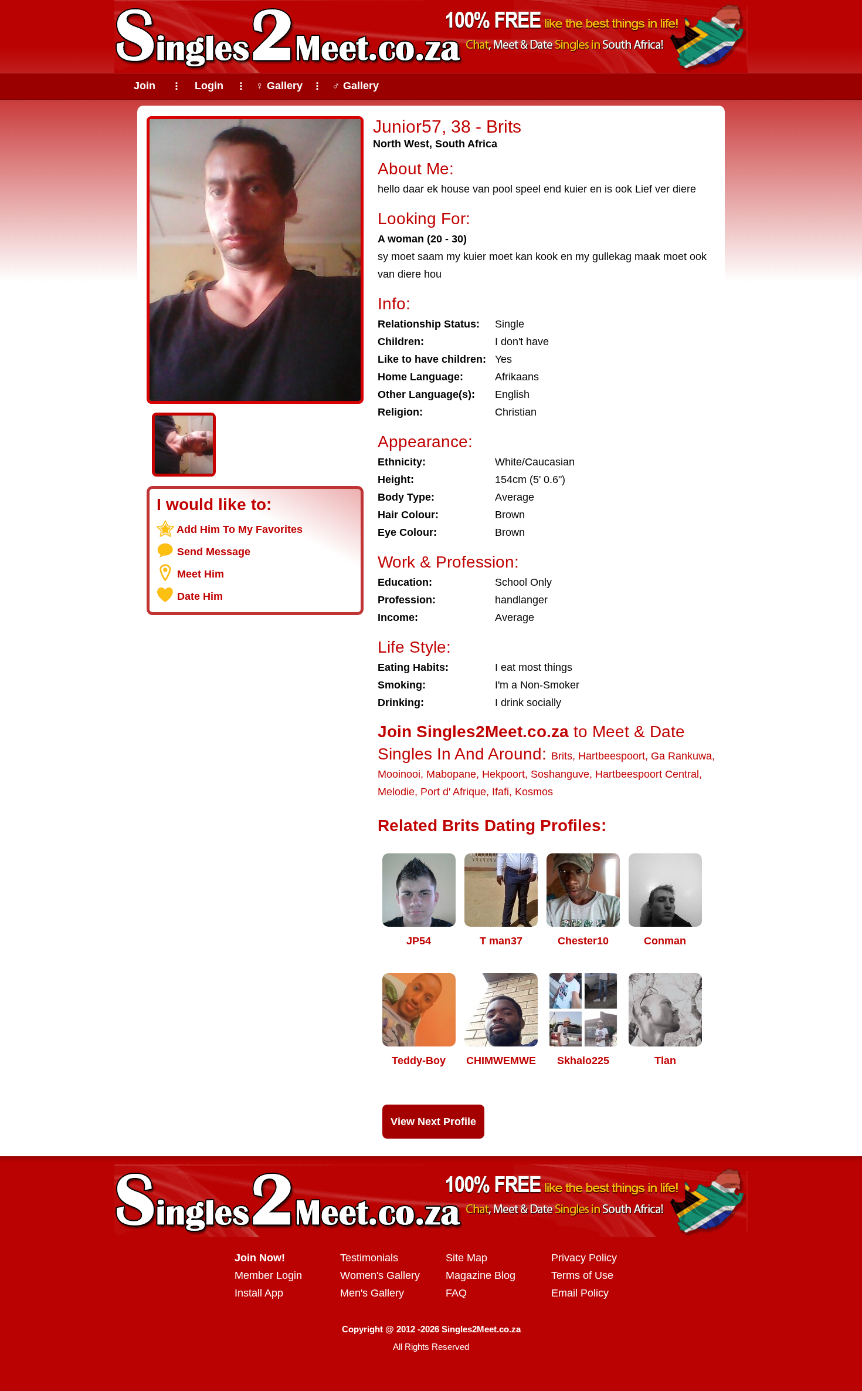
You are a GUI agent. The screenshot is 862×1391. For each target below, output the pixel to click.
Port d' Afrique (453, 792)
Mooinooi (399, 774)
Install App (259, 1293)
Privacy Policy (584, 1258)
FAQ (456, 1293)
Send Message (213, 552)
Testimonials (369, 1258)
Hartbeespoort (611, 756)
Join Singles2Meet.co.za (473, 731)
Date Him (200, 596)
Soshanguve (560, 774)
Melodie (396, 792)
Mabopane (451, 774)
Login (209, 86)
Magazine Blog (480, 1275)
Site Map (466, 1258)
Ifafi (500, 792)
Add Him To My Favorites (240, 529)
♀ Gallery (279, 86)
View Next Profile (433, 1121)
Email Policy (580, 1293)
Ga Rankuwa (681, 756)
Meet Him (200, 574)
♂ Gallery (355, 86)
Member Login (268, 1275)
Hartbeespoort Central (647, 774)
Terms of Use (582, 1275)
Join (144, 86)
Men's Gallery (372, 1293)
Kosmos (534, 792)
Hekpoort (503, 774)
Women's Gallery (380, 1275)
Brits (561, 756)
